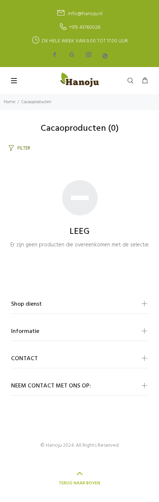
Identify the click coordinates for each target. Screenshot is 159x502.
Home (9, 102)
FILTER (23, 148)
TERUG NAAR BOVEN (79, 483)
